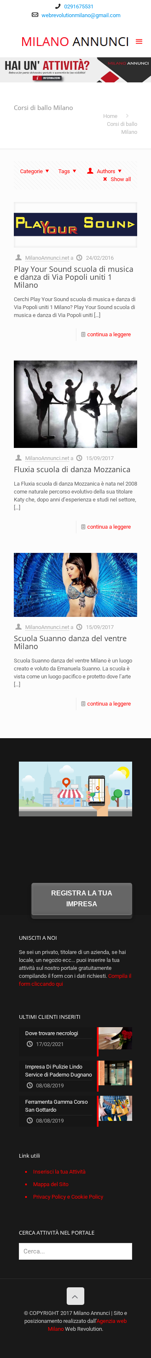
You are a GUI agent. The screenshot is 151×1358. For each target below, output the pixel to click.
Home (110, 116)
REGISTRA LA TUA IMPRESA (81, 899)
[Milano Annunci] (75, 40)
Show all (121, 179)
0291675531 (79, 6)
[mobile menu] (140, 40)
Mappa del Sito (50, 1184)
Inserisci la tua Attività (59, 1172)
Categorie (31, 171)
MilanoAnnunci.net (47, 258)
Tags (64, 171)
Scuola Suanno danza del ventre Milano (70, 642)
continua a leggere (109, 334)
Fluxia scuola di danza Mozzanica (72, 469)
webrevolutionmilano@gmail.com (81, 15)
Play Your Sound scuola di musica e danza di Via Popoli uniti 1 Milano (73, 277)
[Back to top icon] (75, 1296)
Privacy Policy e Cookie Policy (68, 1197)
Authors (106, 171)
